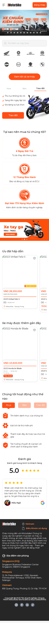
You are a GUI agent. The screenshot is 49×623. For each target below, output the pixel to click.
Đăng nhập (39, 5)
